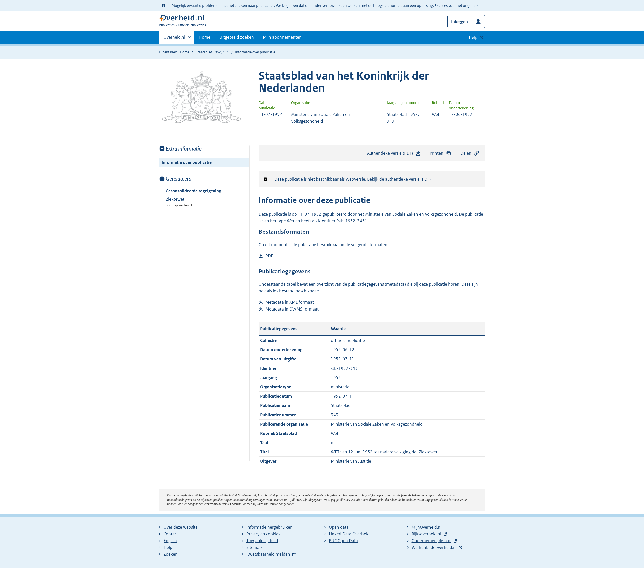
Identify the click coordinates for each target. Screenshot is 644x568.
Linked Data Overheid (349, 534)
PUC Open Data (343, 540)
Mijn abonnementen (282, 37)
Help (168, 547)
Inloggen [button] (459, 21)
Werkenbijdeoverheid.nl (434, 547)
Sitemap (254, 547)
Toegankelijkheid (262, 540)
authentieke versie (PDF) (408, 179)
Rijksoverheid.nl (426, 534)
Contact (171, 534)
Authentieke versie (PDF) (392, 154)
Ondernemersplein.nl (431, 540)
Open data (339, 527)
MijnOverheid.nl (426, 527)
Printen (437, 153)
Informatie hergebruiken (269, 527)
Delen (465, 153)
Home (204, 37)
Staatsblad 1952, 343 (212, 52)
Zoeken (171, 554)
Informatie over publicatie (187, 162)
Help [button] (473, 37)
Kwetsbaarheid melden (268, 554)
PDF (269, 256)
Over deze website (181, 527)
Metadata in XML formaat (289, 302)
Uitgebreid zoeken (236, 37)
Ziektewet (175, 199)
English (170, 540)
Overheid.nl (174, 38)
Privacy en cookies (263, 534)
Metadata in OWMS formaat (292, 309)
